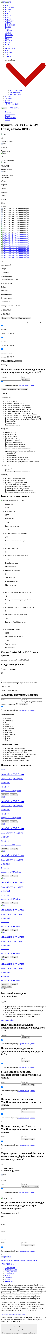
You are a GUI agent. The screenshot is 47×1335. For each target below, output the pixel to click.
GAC (7, 29)
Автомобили (10, 114)
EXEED (8, 27)
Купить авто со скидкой (30, 1186)
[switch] (2, 325)
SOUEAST (9, 35)
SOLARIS (9, 41)
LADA (7, 11)
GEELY (8, 17)
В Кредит (13, 794)
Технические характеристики (17, 389)
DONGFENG (10, 25)
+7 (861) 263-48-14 (12, 104)
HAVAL (8, 19)
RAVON (8, 15)
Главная (8, 112)
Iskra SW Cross (10, 118)
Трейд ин (8, 98)
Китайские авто (15, 92)
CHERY (8, 23)
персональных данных (26, 385)
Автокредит (9, 96)
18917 (7, 120)
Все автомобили (16, 90)
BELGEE (8, 37)
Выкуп (7, 1275)
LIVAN (8, 42)
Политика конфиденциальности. (13, 1314)
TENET (8, 33)
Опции (4, 389)
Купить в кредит (24, 318)
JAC (6, 54)
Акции (7, 100)
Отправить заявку (28, 1085)
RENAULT (9, 9)
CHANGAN (9, 21)
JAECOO (8, 56)
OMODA (8, 52)
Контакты (9, 102)
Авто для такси (15, 94)
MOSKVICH (10, 48)
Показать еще (6, 986)
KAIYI (7, 50)
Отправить (25, 379)
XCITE (7, 46)
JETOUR (8, 31)
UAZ (7, 13)
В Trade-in (5, 794)
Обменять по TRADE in (9, 318)
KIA (6, 5)
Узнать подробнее (7, 1020)
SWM (7, 39)
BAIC (7, 44)
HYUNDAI (9, 7)
